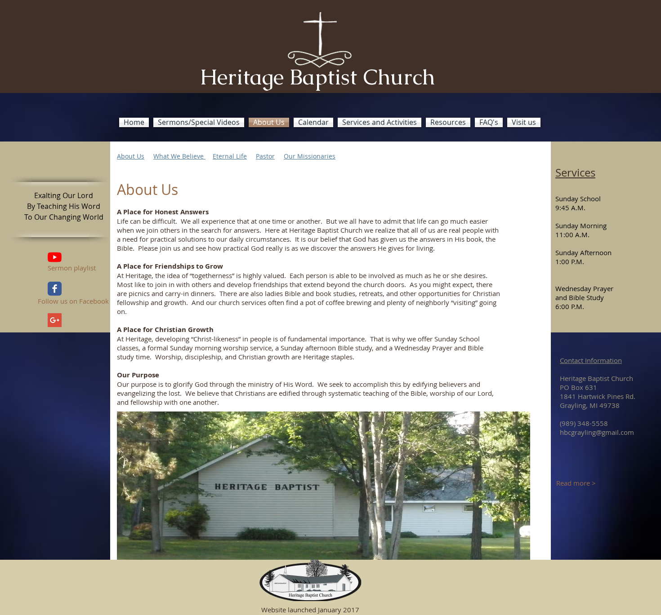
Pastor (265, 156)
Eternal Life (230, 156)
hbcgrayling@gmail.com (597, 432)
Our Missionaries (309, 156)
